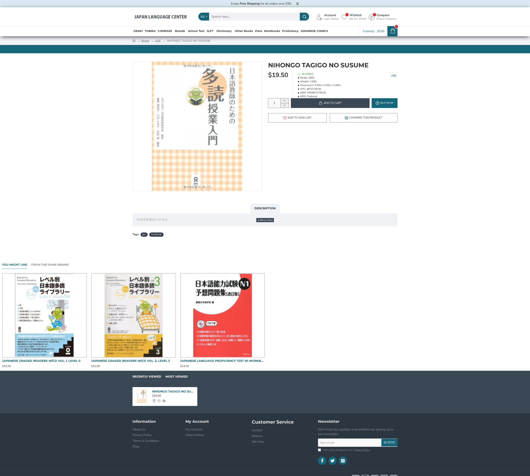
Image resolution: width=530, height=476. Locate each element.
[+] (285, 100)
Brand (145, 41)
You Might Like (14, 264)
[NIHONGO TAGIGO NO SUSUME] (141, 396)
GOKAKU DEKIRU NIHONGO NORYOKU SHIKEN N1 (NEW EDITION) (222, 361)
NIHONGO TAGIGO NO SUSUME (173, 391)
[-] (285, 105)
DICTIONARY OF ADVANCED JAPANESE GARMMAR (129, 361)
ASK (158, 41)
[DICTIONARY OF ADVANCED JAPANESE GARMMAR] (133, 315)
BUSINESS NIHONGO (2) (20, 361)
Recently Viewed (146, 376)
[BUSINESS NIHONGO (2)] (44, 315)
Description (265, 208)
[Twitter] (332, 461)
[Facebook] (322, 461)
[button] (330, 103)
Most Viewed (176, 376)
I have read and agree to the (346, 450)
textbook (156, 234)
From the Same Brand (50, 264)
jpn (144, 234)
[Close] (297, 3)
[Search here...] (304, 17)
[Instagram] (343, 461)
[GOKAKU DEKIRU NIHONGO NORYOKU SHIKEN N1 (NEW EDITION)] (222, 315)
